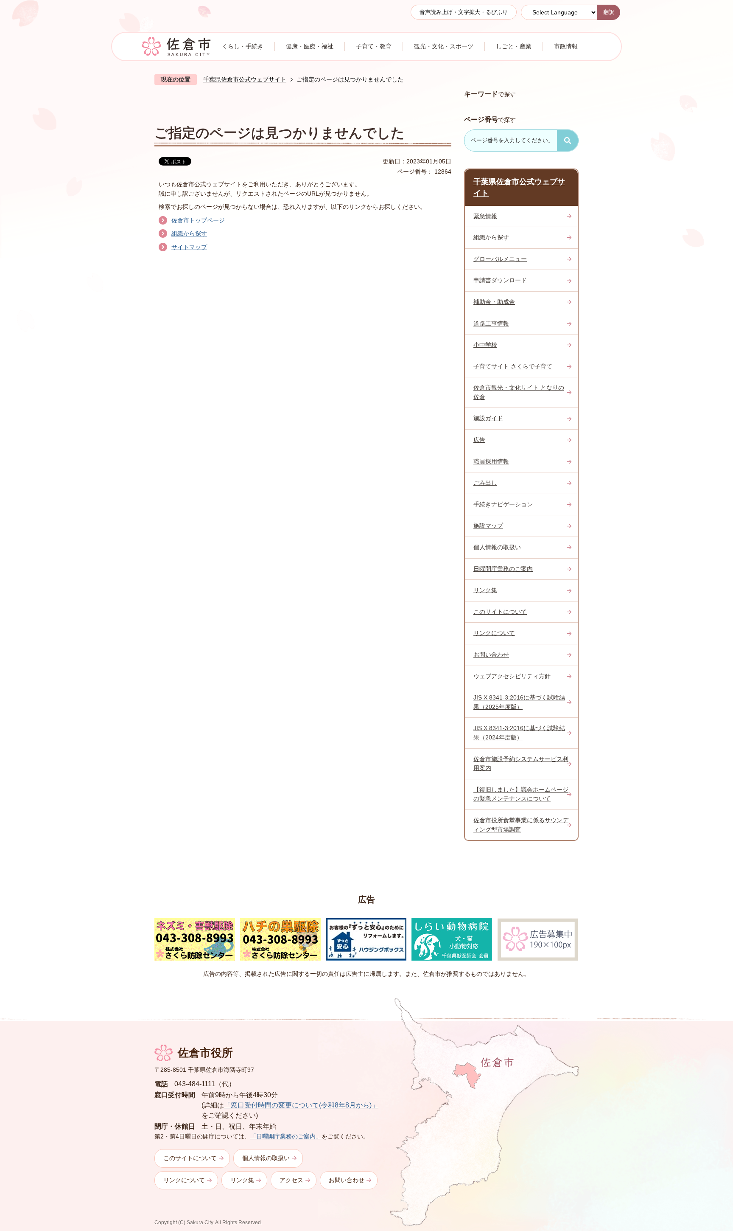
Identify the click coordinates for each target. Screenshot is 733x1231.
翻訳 (608, 12)
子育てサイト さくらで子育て (512, 366)
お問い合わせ (491, 654)
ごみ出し (485, 482)
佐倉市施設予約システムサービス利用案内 (520, 764)
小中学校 (485, 344)
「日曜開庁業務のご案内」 (286, 1136)
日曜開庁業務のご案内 (503, 568)
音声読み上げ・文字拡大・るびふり (464, 12)
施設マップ (488, 525)
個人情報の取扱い (497, 547)
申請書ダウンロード (500, 280)
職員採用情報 (491, 461)
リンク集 (485, 590)
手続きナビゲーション (503, 504)
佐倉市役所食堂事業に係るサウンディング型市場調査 (520, 825)
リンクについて (494, 633)
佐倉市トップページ (198, 220)
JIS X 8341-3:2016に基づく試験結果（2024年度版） (519, 733)
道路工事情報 (491, 323)
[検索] (567, 140)
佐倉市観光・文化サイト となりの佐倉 (518, 392)
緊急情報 (485, 216)
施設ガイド (488, 418)
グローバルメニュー (500, 259)
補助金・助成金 (494, 301)
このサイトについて (500, 611)
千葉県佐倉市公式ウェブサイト (244, 79)
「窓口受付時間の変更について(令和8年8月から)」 (301, 1105)
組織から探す (189, 233)
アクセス (291, 1180)
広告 (479, 439)
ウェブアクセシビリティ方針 (512, 676)
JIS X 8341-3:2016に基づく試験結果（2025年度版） (519, 702)
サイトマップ (189, 247)
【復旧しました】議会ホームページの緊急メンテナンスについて (520, 794)
